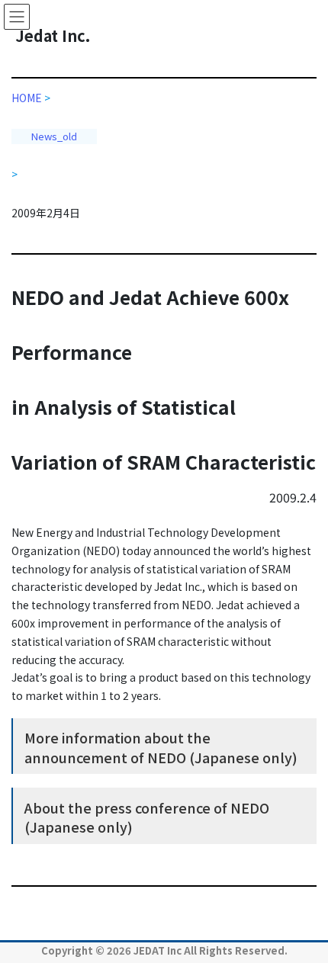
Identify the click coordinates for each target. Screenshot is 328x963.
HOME (30, 97)
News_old (54, 136)
